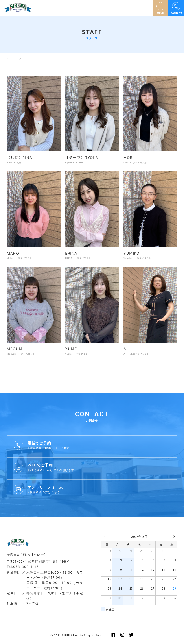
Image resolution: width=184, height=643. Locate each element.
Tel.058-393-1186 (23, 567)
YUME (71, 349)
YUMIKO (131, 253)
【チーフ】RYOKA (82, 157)
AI (125, 349)
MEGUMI (15, 349)
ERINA (71, 253)
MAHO (13, 253)
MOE (128, 157)
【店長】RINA (19, 157)
